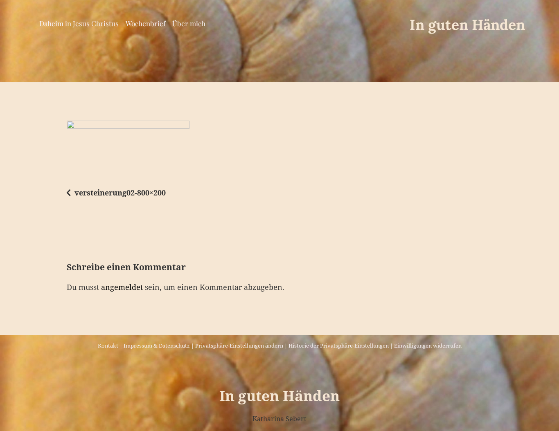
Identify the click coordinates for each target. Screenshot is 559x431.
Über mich (188, 23)
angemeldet (122, 287)
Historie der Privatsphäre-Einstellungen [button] (339, 345)
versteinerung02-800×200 (120, 193)
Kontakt (108, 345)
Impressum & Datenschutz (157, 345)
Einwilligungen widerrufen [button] (428, 345)
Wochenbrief (146, 23)
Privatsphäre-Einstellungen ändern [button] (239, 345)
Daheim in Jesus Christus (79, 23)
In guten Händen (467, 25)
